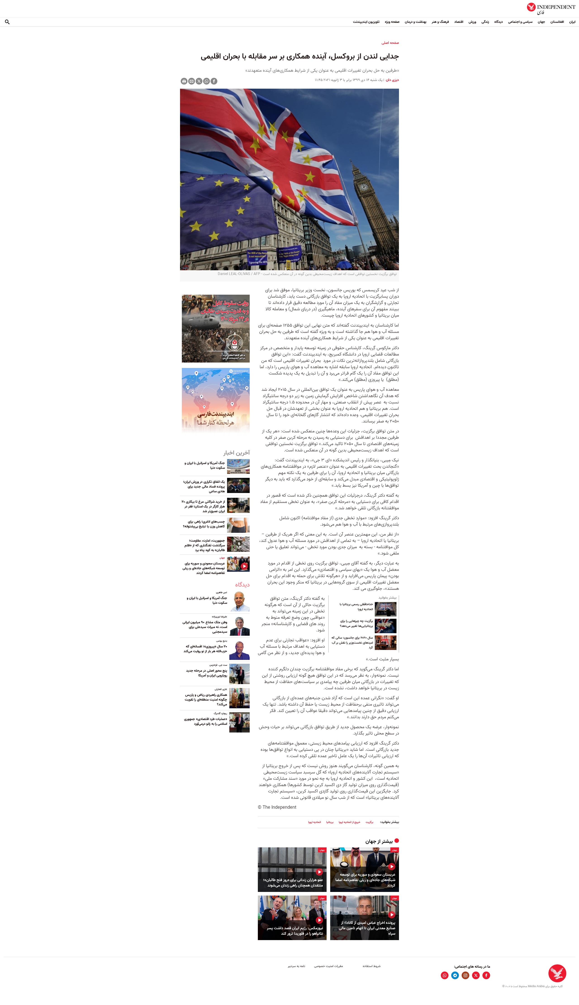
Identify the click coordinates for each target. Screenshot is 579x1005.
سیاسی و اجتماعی (520, 22)
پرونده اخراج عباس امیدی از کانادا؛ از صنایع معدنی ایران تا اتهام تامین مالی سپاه (367, 928)
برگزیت (369, 822)
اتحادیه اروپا (314, 822)
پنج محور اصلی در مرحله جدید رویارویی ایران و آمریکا (206, 673)
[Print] (184, 81)
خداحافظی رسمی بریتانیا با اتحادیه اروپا (356, 607)
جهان (541, 22)
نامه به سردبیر (296, 966)
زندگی (485, 22)
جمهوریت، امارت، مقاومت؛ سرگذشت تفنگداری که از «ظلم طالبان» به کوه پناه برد (205, 545)
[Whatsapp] (206, 81)
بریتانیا (329, 822)
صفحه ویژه (392, 22)
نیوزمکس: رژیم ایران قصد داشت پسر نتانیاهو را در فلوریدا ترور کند (295, 931)
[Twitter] (199, 81)
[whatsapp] (444, 975)
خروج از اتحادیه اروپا (349, 822)
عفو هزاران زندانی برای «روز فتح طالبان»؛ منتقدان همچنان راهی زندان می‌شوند (293, 882)
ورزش (472, 22)
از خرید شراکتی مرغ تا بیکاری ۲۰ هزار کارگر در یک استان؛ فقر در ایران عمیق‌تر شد (203, 506)
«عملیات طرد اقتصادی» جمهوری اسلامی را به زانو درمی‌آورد (205, 721)
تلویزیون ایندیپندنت (366, 22)
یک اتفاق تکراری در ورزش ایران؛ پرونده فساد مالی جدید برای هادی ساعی (204, 486)
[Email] (191, 81)
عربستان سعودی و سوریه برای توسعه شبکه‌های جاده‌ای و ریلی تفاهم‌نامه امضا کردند (365, 880)
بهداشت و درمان (415, 22)
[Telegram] (455, 975)
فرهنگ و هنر (440, 22)
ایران (572, 22)
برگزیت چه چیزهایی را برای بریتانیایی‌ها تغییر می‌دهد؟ (356, 624)
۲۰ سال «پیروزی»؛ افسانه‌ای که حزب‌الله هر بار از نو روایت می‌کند (205, 649)
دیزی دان (392, 80)
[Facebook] (214, 81)
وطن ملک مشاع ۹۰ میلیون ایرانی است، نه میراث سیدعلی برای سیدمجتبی (205, 627)
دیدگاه (498, 22)
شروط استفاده (372, 966)
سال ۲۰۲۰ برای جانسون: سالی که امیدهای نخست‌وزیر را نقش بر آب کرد (352, 642)
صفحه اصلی (390, 43)
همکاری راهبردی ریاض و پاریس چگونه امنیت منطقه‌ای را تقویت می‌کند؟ (206, 699)
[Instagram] (465, 975)
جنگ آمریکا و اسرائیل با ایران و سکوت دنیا (205, 465)
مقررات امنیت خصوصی (328, 966)
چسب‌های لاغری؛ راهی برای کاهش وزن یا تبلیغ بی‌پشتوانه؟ (204, 524)
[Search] (7, 22)
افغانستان (557, 22)
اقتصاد (458, 22)
